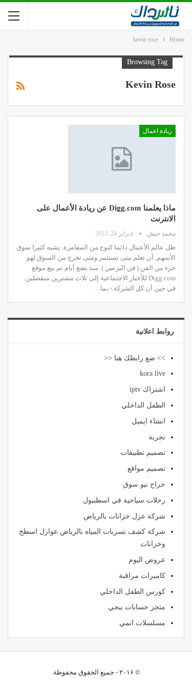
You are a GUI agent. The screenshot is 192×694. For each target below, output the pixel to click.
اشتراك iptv (147, 389)
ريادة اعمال (157, 130)
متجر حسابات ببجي (136, 607)
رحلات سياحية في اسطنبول (124, 500)
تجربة (156, 437)
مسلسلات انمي (142, 623)
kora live (152, 373)
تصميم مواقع (146, 468)
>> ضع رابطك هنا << (134, 358)
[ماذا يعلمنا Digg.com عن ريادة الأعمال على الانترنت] (122, 159)
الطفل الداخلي (143, 405)
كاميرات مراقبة (142, 576)
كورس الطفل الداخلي (132, 591)
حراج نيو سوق (144, 484)
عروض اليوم (147, 560)
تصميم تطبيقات (142, 452)
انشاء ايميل (148, 421)
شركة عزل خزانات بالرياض (124, 516)
